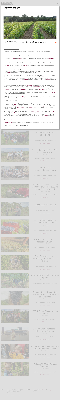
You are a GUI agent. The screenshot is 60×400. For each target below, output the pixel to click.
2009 (24, 45)
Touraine (18, 120)
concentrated (7, 106)
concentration (21, 107)
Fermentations (8, 122)
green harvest (8, 67)
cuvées (52, 70)
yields (7, 65)
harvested (6, 89)
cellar (20, 58)
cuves (9, 60)
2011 (32, 45)
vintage (44, 97)
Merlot (38, 111)
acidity (51, 58)
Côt (33, 111)
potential (45, 106)
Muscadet (41, 89)
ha (32, 70)
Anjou (11, 120)
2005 (13, 45)
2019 (50, 45)
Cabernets (37, 113)
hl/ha (25, 65)
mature (45, 113)
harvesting (29, 85)
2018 (47, 45)
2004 (9, 45)
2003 (5, 45)
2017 (43, 45)
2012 (39, 45)
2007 (20, 45)
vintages (23, 96)
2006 (17, 45)
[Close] (55, 8)
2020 (54, 45)
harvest (32, 56)
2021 (58, 45)
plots (9, 72)
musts (13, 58)
